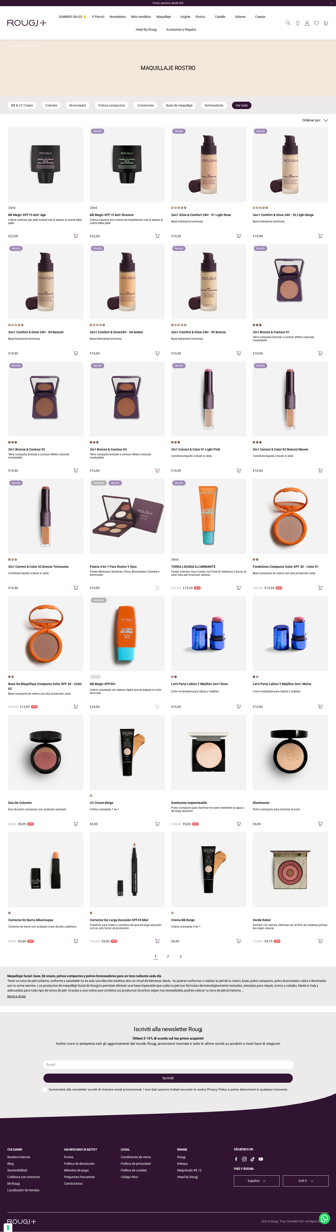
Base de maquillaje (179, 105)
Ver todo (242, 105)
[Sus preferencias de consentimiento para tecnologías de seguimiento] (8, 1227)
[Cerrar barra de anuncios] (331, 3)
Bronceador (77, 105)
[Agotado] (157, 588)
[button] (288, 23)
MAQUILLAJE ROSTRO (27, 46)
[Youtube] (261, 1159)
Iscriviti (168, 1078)
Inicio (10, 46)
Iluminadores (214, 105)
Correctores (145, 105)
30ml (174, 559)
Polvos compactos (112, 105)
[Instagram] (244, 1159)
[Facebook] (236, 1159)
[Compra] (75, 236)
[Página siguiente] (180, 956)
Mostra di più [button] (16, 996)
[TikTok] (252, 1159)
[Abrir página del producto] (45, 164)
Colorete (51, 105)
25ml (11, 208)
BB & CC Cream (22, 105)
